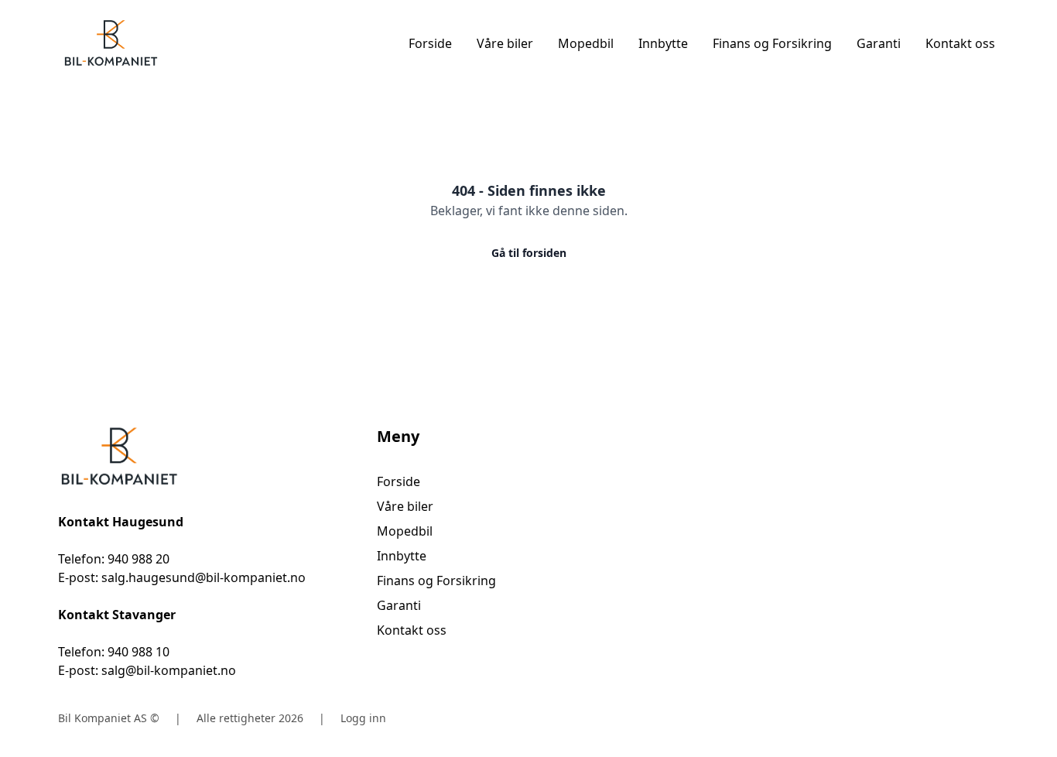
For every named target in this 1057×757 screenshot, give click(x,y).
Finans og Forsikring (772, 43)
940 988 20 (138, 558)
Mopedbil (586, 43)
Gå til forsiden (528, 252)
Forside (430, 43)
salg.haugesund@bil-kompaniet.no (203, 577)
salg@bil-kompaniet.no (168, 670)
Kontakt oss (960, 43)
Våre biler (505, 43)
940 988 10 (138, 651)
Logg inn (363, 718)
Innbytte (663, 43)
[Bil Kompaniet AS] (209, 457)
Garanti (879, 43)
